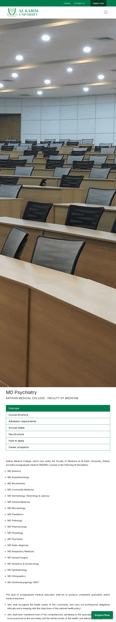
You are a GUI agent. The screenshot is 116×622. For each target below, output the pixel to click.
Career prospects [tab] (19, 447)
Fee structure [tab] (16, 434)
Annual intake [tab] (16, 427)
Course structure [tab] (18, 414)
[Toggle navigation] (106, 12)
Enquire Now (102, 615)
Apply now (98, 3)
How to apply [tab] (16, 440)
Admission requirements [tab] (22, 421)
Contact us (79, 3)
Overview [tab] (14, 408)
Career (67, 3)
